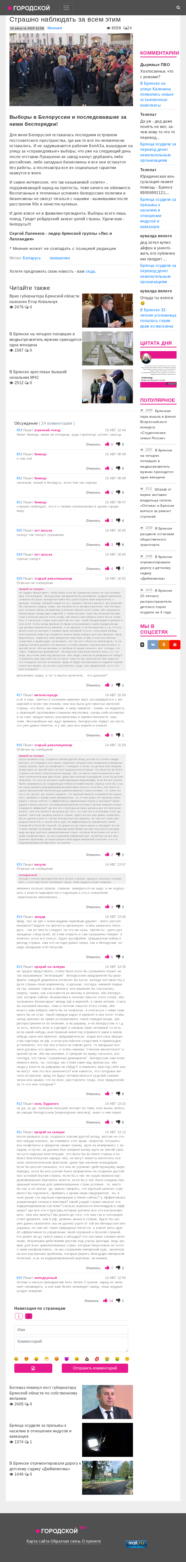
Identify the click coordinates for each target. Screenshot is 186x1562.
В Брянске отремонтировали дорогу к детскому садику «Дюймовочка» (156, 568)
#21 (20, 502)
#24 (20, 430)
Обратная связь (66, 1541)
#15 (20, 864)
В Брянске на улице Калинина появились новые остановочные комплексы (157, 94)
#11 (20, 1132)
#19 (20, 554)
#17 (20, 695)
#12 (20, 1104)
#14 (20, 917)
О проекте (91, 1541)
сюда (90, 271)
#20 (20, 530)
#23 (20, 454)
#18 (20, 578)
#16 (20, 745)
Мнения (54, 28)
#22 (20, 478)
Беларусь (32, 258)
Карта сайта (38, 1541)
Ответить (93, 444)
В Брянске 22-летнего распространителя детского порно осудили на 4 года (156, 601)
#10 (20, 1278)
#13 (20, 967)
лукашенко (60, 258)
